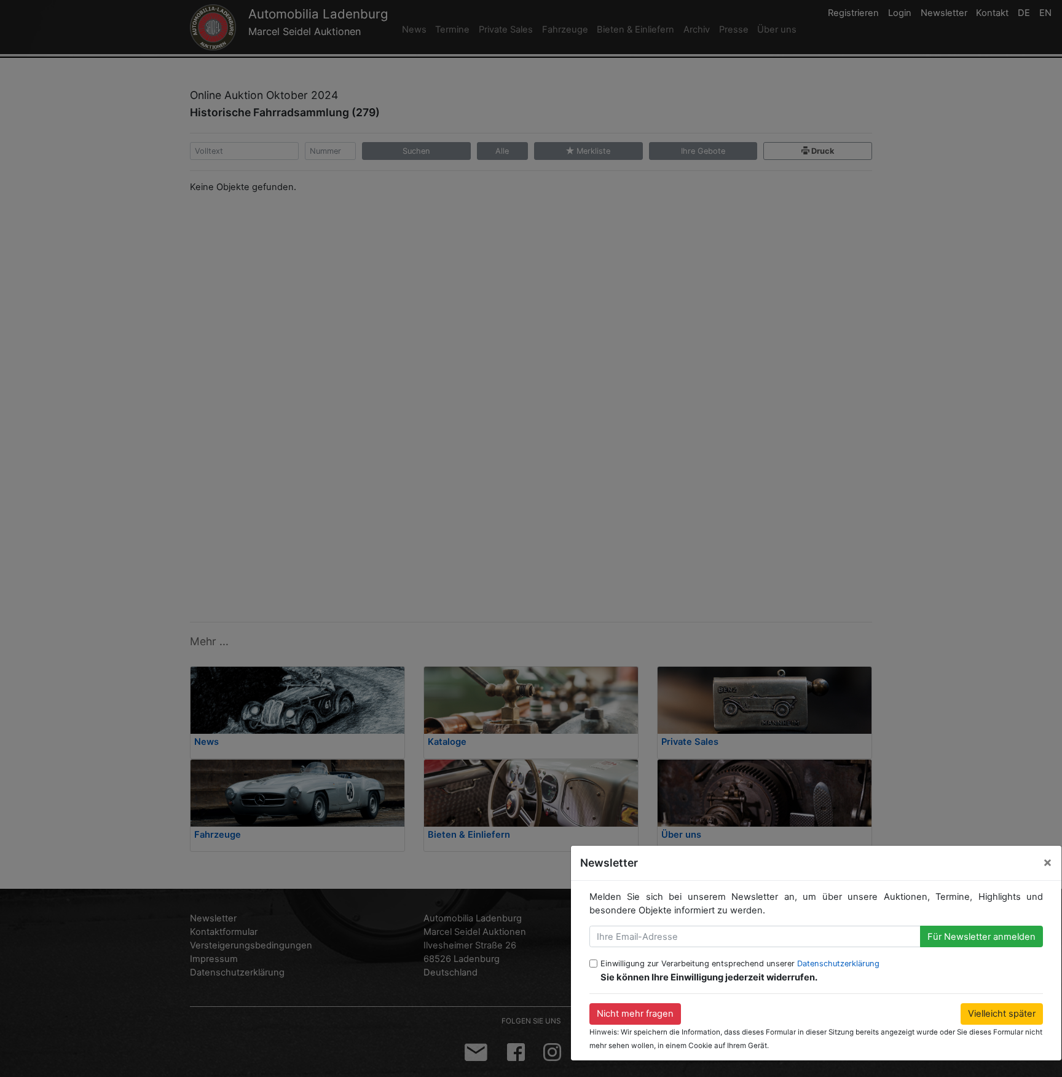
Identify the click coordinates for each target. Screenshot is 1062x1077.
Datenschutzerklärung (838, 963)
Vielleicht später (1002, 1013)
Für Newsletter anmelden (981, 936)
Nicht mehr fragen (635, 1013)
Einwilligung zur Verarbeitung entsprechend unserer (739, 963)
